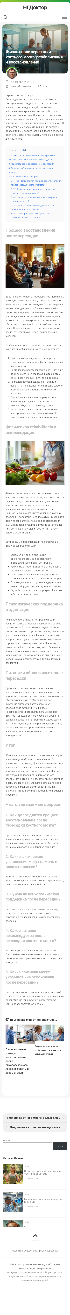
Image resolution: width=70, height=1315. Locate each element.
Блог (45, 86)
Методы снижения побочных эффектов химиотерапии (48, 1050)
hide (23, 150)
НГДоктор (35, 7)
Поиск (6, 1140)
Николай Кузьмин (20, 86)
